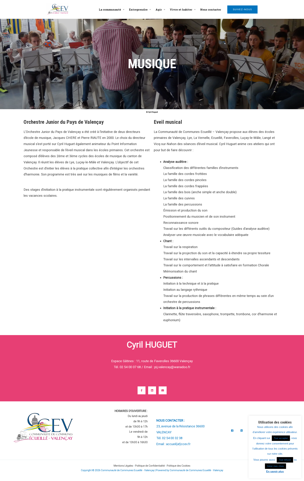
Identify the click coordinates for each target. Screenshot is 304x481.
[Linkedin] (152, 390)
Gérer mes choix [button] (275, 466)
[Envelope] (163, 390)
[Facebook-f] (141, 390)
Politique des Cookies (178, 465)
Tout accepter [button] (281, 438)
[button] (242, 9)
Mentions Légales (123, 465)
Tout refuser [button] (285, 459)
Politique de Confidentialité (150, 465)
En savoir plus (275, 471)
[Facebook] (232, 430)
